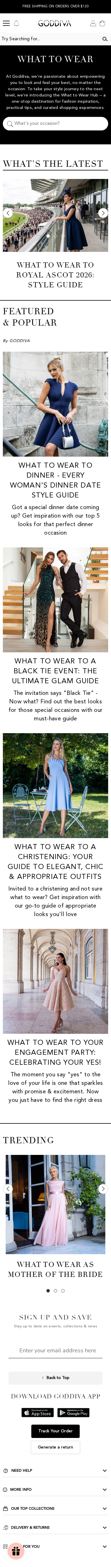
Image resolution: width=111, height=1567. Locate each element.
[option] (55, 1220)
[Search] (105, 39)
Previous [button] (8, 213)
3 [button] (63, 236)
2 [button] (55, 236)
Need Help (21, 1470)
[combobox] (49, 39)
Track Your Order (55, 1431)
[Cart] (102, 23)
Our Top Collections (32, 1508)
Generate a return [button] (55, 1447)
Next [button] (103, 213)
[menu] (6, 23)
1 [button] (48, 236)
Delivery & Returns (30, 1527)
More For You (25, 1546)
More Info (21, 1489)
